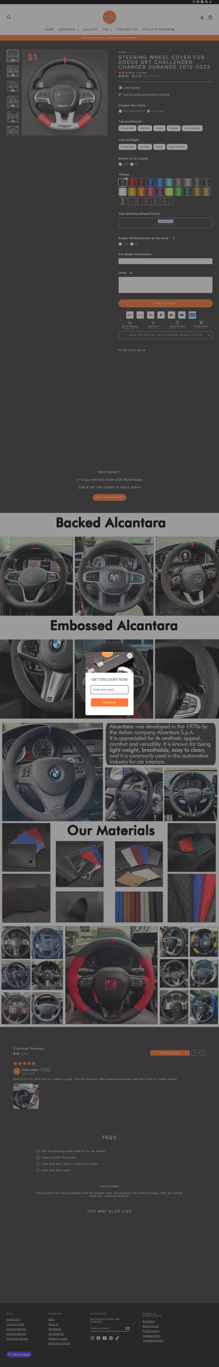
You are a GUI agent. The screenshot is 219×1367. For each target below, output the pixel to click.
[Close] (130, 656)
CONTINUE (109, 702)
